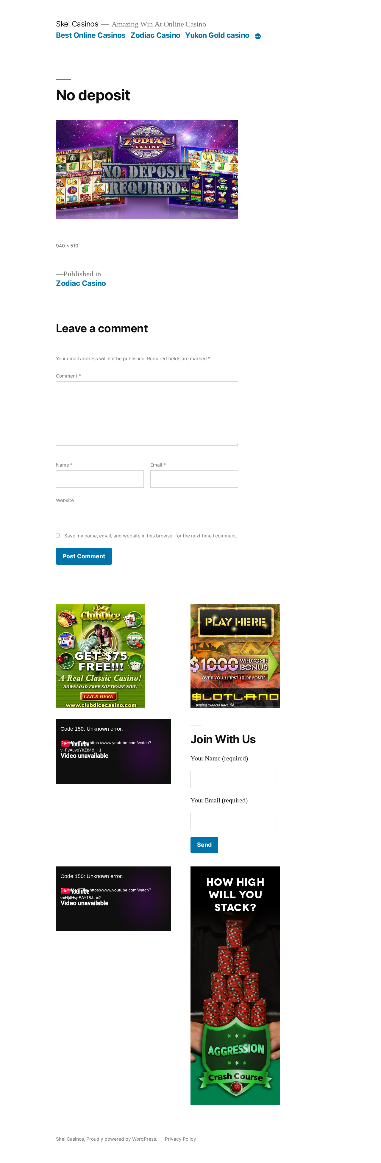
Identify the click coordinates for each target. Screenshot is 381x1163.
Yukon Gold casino (217, 35)
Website (65, 500)
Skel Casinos (77, 23)
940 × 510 (67, 246)
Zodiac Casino (155, 35)
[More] (257, 36)
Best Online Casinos (91, 35)
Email (158, 465)
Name (64, 465)
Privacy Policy (180, 1139)
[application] (113, 751)
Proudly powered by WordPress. (122, 1139)
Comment (68, 376)
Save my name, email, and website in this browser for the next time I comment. (150, 536)
